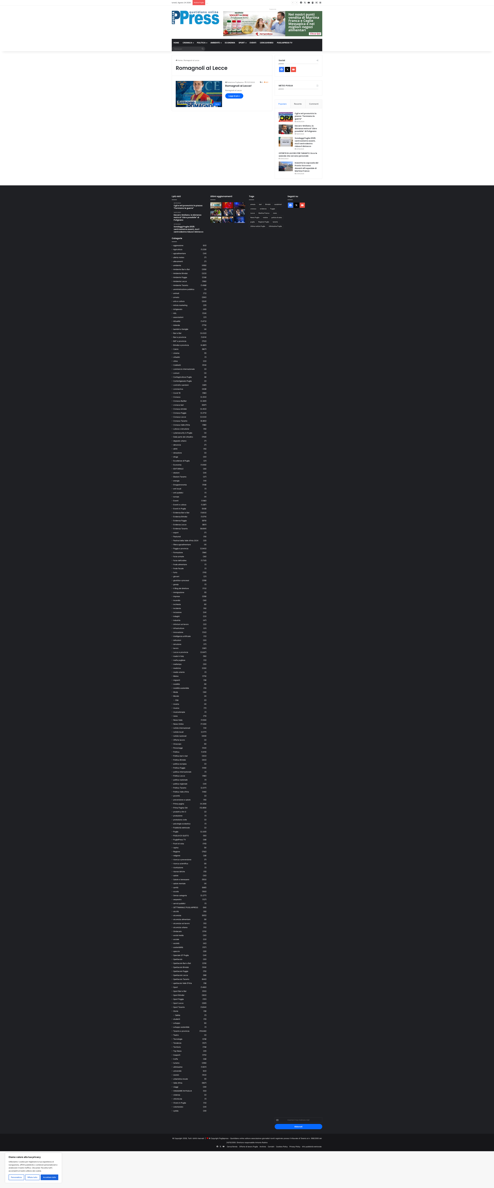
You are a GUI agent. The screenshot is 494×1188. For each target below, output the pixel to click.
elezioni (176, 473)
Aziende (176, 325)
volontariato (178, 1107)
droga (175, 457)
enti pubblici (178, 493)
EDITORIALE (178, 469)
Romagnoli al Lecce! (238, 86)
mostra (176, 704)
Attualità (176, 321)
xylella (175, 1111)
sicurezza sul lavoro (181, 923)
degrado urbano (179, 441)
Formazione (178, 552)
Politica (201, 43)
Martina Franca (263, 213)
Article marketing (180, 305)
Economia (230, 43)
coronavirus (178, 389)
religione (176, 856)
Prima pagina (178, 804)
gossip (176, 584)
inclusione (177, 612)
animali (176, 293)
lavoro (175, 648)
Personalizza (16, 1177)
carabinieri (278, 204)
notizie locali (178, 732)
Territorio (177, 1047)
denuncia (177, 445)
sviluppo (176, 1023)
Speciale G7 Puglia (181, 955)
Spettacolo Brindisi (181, 967)
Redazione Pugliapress (235, 82)
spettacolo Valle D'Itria (182, 983)
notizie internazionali (181, 728)
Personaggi (178, 748)
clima (175, 361)
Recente (298, 104)
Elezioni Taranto (179, 477)
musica (176, 708)
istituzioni (177, 640)
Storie (175, 1011)
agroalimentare (179, 253)
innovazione (178, 632)
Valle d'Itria (177, 1083)
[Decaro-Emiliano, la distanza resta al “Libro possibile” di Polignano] (286, 129)
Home (176, 43)
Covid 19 (176, 393)
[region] (33, 1168)
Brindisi (268, 204)
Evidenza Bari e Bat (181, 513)
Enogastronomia (180, 485)
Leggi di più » (234, 96)
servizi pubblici (179, 903)
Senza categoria (180, 895)
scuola (176, 891)
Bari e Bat (177, 333)
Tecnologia (177, 1039)
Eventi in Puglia (179, 509)
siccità (176, 911)
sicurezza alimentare (181, 919)
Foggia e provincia (180, 548)
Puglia (175, 832)
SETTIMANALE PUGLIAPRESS (185, 907)
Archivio (263, 1147)
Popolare (282, 104)
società (176, 943)
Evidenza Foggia (180, 521)
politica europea (180, 764)
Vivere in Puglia (179, 1103)
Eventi (253, 43)
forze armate (178, 556)
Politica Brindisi (179, 760)
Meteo (176, 676)
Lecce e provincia (180, 652)
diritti (175, 449)
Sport (242, 43)
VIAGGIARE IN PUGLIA (182, 1091)
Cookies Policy (282, 1147)
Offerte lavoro (179, 740)
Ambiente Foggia (180, 277)
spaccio (176, 951)
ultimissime (177, 1067)
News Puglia (254, 217)
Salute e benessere (181, 879)
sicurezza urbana (180, 927)
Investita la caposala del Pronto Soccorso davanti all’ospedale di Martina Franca (306, 167)
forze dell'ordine (179, 560)
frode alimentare (180, 564)
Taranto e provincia (181, 1031)
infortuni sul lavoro (181, 624)
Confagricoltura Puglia (182, 377)
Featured (177, 537)
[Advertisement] (77, 1169)
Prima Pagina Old (180, 808)
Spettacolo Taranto (181, 979)
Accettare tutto (49, 1177)
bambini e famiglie (180, 329)
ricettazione (178, 868)
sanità (175, 887)
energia (176, 481)
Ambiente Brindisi (180, 273)
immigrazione (178, 592)
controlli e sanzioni (181, 385)
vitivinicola (177, 1099)
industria (176, 620)
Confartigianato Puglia (182, 381)
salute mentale (179, 883)
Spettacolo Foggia (180, 971)
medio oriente (179, 672)
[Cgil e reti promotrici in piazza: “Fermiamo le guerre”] (286, 117)
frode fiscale (178, 568)
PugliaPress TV (284, 43)
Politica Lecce (179, 776)
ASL (175, 313)
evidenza (263, 209)
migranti (176, 680)
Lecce (252, 213)
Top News (177, 1051)
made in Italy (178, 656)
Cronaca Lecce (179, 417)
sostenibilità (178, 947)
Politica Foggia (179, 768)
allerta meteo (178, 257)
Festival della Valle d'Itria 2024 (185, 541)
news (175, 716)
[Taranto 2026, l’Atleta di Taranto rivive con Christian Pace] (239, 220)
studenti (176, 1019)
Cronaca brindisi (180, 409)
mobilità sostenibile (181, 688)
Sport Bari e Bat (179, 991)
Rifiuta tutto (32, 1177)
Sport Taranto (179, 1007)
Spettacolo (177, 959)
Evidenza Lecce (179, 525)
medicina (177, 668)
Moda (175, 692)
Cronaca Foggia (179, 413)
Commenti (314, 104)
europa (176, 497)
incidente (177, 608)
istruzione (177, 644)
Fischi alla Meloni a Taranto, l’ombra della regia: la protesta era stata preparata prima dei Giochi (244, 3)
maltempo (177, 664)
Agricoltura (177, 249)
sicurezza (177, 915)
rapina (175, 848)
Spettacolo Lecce (180, 975)
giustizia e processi (181, 580)
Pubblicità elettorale (181, 828)
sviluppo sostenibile (181, 1027)
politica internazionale (182, 772)
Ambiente (215, 43)
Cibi (176, 700)
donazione (177, 453)
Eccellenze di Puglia (181, 461)
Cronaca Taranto (180, 421)
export (176, 533)
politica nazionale (180, 780)
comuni (176, 373)
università (177, 1071)
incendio (176, 600)
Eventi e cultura (179, 505)
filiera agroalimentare (182, 545)
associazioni (178, 317)
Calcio (175, 349)
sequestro (177, 899)
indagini (176, 616)
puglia (252, 222)
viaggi (175, 1087)
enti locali (177, 489)
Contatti (271, 1147)
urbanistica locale (180, 1079)
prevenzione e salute (182, 800)
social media (178, 935)
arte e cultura (178, 301)
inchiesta (177, 604)
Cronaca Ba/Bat (180, 401)
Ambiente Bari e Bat (181, 269)
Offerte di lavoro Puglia (248, 1147)
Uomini (176, 1075)
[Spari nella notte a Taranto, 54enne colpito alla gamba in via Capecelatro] (239, 205)
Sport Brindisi (178, 995)
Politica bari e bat (180, 756)
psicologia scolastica (181, 824)
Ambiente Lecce (180, 281)
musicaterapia (179, 712)
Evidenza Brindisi (180, 517)
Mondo (176, 696)
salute (175, 876)
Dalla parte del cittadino (183, 437)
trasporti (176, 1055)
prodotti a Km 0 (179, 812)
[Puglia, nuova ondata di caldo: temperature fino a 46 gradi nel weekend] (227, 205)
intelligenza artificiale (182, 636)
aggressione (178, 245)
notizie (265, 217)
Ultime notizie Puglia (257, 226)
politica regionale (180, 784)
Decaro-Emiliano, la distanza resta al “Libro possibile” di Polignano (306, 129)
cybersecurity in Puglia (182, 433)
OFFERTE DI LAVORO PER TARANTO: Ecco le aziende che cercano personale (298, 154)
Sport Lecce (178, 1003)
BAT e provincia (179, 341)
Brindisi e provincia (181, 345)
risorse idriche (179, 872)
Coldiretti (177, 365)
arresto (176, 297)
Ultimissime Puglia (275, 226)
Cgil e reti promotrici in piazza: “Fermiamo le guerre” (305, 116)
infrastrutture (178, 628)
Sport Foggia (178, 999)
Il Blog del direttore (181, 588)
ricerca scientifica (180, 864)
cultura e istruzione (181, 429)
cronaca (253, 209)
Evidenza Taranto (180, 529)
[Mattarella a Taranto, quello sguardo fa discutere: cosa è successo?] (227, 220)
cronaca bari (178, 405)
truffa (175, 1059)
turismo (176, 1063)
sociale (176, 939)
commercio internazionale (184, 369)
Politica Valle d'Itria (181, 792)
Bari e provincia (179, 337)
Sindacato (177, 931)
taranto (275, 222)
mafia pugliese (179, 660)
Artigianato (177, 309)
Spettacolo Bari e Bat (182, 963)
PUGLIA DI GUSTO (181, 836)
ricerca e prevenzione (182, 860)
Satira (177, 1015)
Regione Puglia (263, 222)
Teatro (176, 1035)
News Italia (177, 720)
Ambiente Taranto (180, 285)
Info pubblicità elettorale (312, 1147)
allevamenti (178, 261)
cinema (176, 353)
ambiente (177, 265)
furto (175, 572)
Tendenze (177, 1043)
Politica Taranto (179, 788)
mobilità (176, 684)
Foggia (272, 209)
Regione (176, 852)
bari (260, 204)
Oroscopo (177, 744)
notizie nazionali (179, 736)
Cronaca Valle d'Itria (181, 425)
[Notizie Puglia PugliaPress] (195, 17)
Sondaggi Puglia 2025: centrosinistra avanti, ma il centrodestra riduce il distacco (305, 142)
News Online (178, 724)
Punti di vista (178, 844)
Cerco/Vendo (266, 43)
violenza (176, 1095)
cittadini (176, 357)
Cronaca (187, 43)
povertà (176, 796)
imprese (176, 596)
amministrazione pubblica (183, 289)
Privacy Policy (294, 1147)
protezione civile (180, 820)
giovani (176, 576)
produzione (177, 816)
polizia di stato (276, 217)
